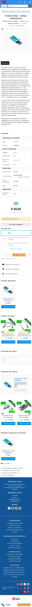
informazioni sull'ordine (15, 523)
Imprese (14, 495)
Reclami (14, 532)
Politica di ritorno (15, 525)
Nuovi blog (14, 565)
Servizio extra (14, 552)
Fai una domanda (12, 358)
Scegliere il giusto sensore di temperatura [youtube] (14, 570)
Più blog (14, 576)
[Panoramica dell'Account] (23, 2)
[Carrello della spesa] (28, 2)
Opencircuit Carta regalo (14, 554)
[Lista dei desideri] (18, 2)
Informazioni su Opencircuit (15, 536)
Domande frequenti (14, 547)
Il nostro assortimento (14, 543)
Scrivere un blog (14, 556)
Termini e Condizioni (15, 527)
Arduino (16, 141)
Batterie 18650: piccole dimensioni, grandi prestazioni (14, 572)
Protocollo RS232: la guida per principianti (14, 574)
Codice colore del (15, 561)
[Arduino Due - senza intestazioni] (7, 384)
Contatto (15, 497)
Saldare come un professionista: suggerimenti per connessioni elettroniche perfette (14, 568)
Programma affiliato (14, 559)
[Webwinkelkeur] (16, 599)
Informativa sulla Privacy (15, 530)
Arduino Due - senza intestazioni (20, 379)
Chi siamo (15, 539)
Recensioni (14, 541)
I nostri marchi (15, 545)
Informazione (14, 520)
